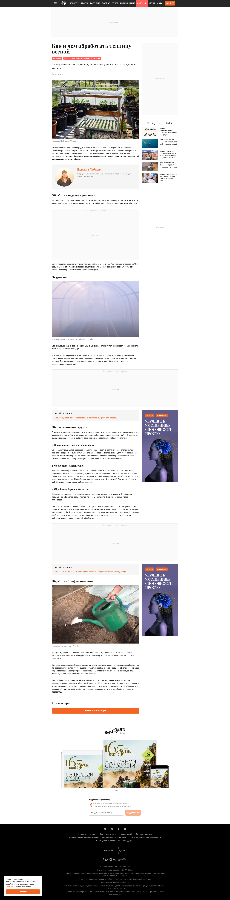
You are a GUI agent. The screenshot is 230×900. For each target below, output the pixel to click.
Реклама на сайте (126, 834)
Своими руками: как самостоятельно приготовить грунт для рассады (86, 418)
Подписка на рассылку (99, 800)
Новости (74, 3)
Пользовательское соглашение (113, 837)
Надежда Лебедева (89, 169)
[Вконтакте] (112, 829)
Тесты (84, 3)
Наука (152, 3)
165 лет (170, 3)
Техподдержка (128, 841)
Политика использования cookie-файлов (145, 837)
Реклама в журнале (144, 834)
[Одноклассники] (118, 829)
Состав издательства (108, 834)
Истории (142, 3)
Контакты (93, 834)
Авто (160, 3)
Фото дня (95, 3)
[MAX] (105, 829)
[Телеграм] (125, 829)
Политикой (97, 806)
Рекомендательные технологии (108, 841)
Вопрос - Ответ (110, 3)
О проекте (82, 834)
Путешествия (127, 3)
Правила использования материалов (84, 837)
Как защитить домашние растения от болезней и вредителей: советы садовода (90, 572)
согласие (99, 803)
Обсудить (59, 74)
